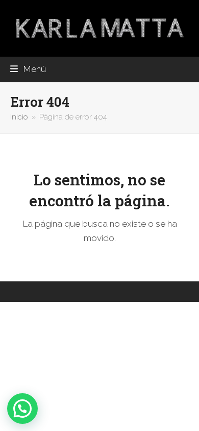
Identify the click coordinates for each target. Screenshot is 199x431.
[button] (28, 69)
